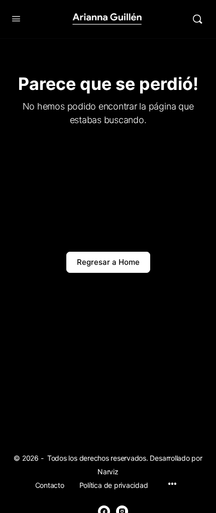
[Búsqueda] (197, 19)
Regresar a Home (108, 262)
